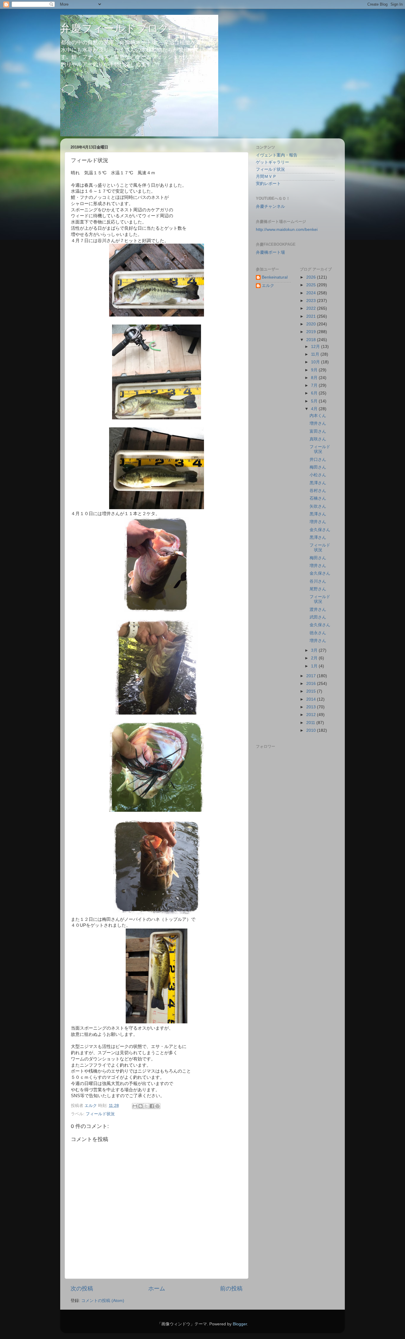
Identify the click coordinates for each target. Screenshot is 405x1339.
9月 (315, 370)
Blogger (240, 1324)
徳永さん (318, 633)
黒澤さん (318, 483)
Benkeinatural (275, 277)
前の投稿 (231, 1288)
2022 (311, 308)
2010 (311, 730)
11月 (316, 354)
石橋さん (318, 498)
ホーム (156, 1288)
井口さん (318, 459)
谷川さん (318, 581)
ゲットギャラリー (272, 162)
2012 (311, 714)
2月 (315, 658)
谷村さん (318, 490)
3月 (315, 650)
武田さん (318, 617)
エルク (268, 285)
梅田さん (318, 467)
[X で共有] (146, 1106)
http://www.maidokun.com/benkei (287, 229)
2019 (311, 332)
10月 (316, 362)
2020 (311, 324)
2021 (311, 316)
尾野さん (318, 589)
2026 (311, 277)
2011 (311, 722)
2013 (311, 707)
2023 (311, 300)
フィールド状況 (100, 1114)
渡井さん (318, 609)
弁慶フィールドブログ (114, 28)
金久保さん (320, 530)
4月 (315, 409)
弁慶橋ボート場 (270, 252)
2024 (311, 293)
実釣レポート (268, 183)
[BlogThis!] (140, 1106)
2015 (311, 691)
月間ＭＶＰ (266, 176)
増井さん (318, 423)
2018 (311, 340)
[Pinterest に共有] (157, 1106)
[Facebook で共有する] (152, 1106)
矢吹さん (318, 506)
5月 (315, 401)
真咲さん (318, 439)
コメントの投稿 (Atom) (102, 1300)
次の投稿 (82, 1288)
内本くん (318, 415)
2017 (311, 676)
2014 (311, 699)
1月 (315, 666)
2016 (311, 683)
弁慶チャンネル (270, 206)
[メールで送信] (135, 1106)
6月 (315, 393)
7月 (315, 385)
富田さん (318, 431)
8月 (315, 378)
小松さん (318, 475)
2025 (311, 285)
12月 (316, 346)
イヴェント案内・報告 (276, 155)
